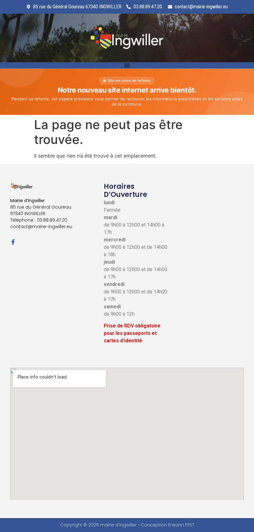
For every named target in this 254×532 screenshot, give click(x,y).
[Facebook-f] (13, 242)
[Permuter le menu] (127, 65)
